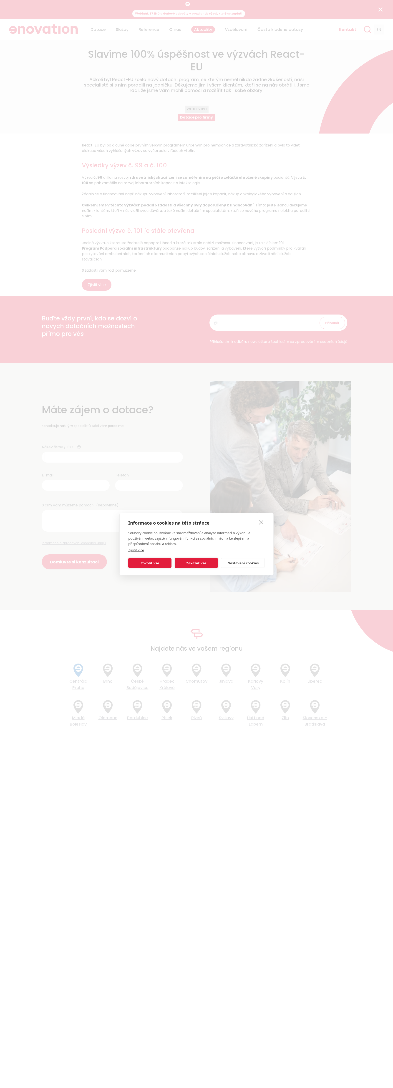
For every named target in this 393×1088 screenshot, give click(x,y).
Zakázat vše (196, 563)
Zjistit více (136, 550)
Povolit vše (150, 563)
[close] (261, 522)
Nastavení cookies (243, 563)
